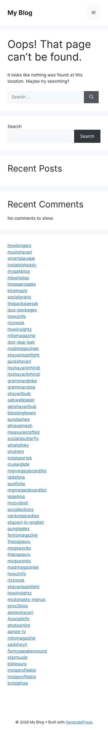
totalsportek (20, 458)
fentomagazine (23, 535)
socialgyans (19, 297)
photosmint (19, 625)
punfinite (16, 483)
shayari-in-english (26, 522)
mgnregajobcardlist (27, 470)
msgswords (19, 548)
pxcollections (21, 509)
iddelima (16, 477)
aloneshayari (20, 612)
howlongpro (19, 245)
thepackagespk (23, 303)
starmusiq (17, 657)
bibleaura (17, 663)
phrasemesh (20, 425)
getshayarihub (22, 406)
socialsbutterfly (23, 438)
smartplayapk (21, 258)
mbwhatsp (18, 277)
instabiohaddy (22, 264)
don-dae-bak (21, 342)
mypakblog (19, 271)
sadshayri (17, 644)
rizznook (16, 322)
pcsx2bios (18, 605)
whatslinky (18, 445)
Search (15, 126)
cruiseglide (18, 464)
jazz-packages (22, 309)
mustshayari (20, 252)
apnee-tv (17, 631)
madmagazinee (23, 348)
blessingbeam (22, 412)
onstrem (16, 451)
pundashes (19, 419)
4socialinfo (18, 618)
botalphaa (18, 683)
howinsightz (20, 329)
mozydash (18, 502)
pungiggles (18, 528)
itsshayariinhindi (24, 367)
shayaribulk (19, 393)
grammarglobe (22, 380)
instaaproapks (22, 284)
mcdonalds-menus (26, 599)
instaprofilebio (22, 670)
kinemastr (17, 290)
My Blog (20, 12)
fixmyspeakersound (27, 651)
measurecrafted (24, 432)
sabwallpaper (21, 399)
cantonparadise (23, 515)
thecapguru (19, 541)
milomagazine (21, 335)
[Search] (91, 97)
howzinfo (17, 316)
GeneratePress (79, 722)
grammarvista (21, 387)
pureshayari (19, 361)
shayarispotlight (23, 355)
